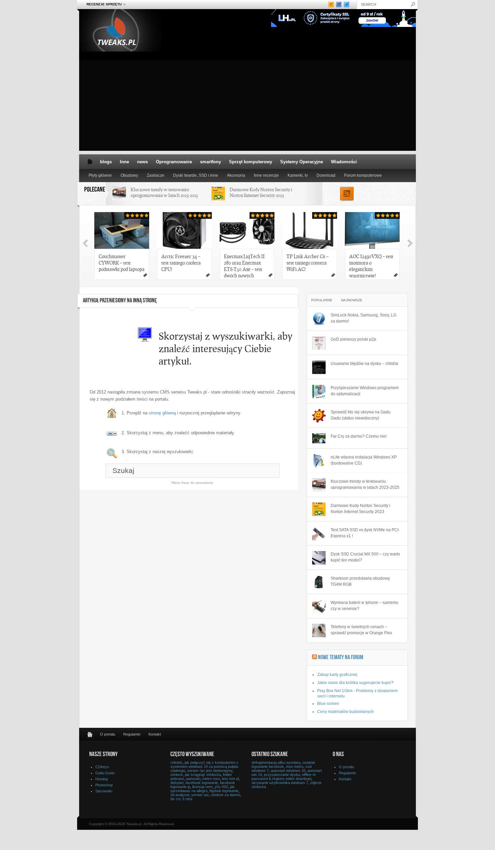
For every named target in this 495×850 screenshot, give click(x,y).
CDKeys (102, 767)
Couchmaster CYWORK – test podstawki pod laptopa (121, 262)
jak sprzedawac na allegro (202, 789)
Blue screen (328, 703)
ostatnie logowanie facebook (283, 764)
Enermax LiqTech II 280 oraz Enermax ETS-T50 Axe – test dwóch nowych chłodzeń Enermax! (244, 266)
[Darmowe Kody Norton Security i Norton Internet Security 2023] (319, 509)
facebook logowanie (202, 783)
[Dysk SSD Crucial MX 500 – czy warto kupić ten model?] (319, 558)
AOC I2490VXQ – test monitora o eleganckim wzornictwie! (371, 265)
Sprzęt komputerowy (250, 161)
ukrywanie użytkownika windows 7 (280, 783)
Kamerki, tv (298, 175)
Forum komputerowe (363, 175)
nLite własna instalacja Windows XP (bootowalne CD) (364, 460)
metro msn (211, 779)
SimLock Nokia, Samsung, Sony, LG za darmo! (363, 318)
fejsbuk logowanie (223, 791)
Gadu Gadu (104, 773)
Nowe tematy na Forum (340, 658)
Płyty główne (100, 175)
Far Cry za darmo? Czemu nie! (359, 436)
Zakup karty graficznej (337, 674)
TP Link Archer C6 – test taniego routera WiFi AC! (308, 262)
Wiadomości (344, 161)
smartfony (210, 161)
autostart (193, 779)
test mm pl (230, 779)
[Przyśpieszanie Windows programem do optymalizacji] (319, 391)
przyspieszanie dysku (282, 775)
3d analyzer (179, 795)
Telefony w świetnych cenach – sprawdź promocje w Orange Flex (361, 629)
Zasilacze (155, 175)
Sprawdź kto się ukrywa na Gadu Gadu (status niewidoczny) (361, 415)
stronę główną (162, 412)
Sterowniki (103, 791)
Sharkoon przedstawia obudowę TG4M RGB (360, 581)
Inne (124, 161)
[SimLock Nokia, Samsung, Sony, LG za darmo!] (319, 319)
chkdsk (176, 762)
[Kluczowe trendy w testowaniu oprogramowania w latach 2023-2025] (319, 485)
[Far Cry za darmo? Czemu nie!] (319, 438)
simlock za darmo (225, 795)
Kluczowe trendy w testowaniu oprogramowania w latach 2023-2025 (164, 192)
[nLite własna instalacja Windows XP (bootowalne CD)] (319, 461)
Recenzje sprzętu (102, 4)
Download (326, 175)
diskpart (177, 783)
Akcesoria (236, 175)
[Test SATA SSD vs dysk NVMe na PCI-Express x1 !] (319, 533)
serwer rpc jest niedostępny (209, 771)
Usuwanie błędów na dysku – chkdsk (364, 363)
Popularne (321, 300)
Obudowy (129, 175)
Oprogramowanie (174, 161)
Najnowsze (351, 300)
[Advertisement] (247, 104)
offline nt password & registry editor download (284, 777)
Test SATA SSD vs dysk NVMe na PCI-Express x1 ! (365, 533)
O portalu (107, 734)
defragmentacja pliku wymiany (276, 762)
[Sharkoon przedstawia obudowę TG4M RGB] (319, 582)
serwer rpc (200, 795)
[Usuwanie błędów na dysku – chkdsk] (319, 367)
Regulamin (131, 734)
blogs (106, 161)
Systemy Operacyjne (301, 161)
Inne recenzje (266, 175)
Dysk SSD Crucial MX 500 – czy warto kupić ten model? (365, 557)
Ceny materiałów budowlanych (345, 711)
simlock (176, 775)
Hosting (101, 779)
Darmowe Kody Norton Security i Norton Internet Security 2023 (261, 192)
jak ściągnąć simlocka (203, 775)
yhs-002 (221, 787)
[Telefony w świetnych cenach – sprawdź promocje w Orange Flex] (319, 630)
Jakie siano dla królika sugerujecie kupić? (355, 682)
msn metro (294, 766)
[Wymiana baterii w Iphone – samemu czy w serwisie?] (319, 606)
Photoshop (104, 785)
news (142, 161)
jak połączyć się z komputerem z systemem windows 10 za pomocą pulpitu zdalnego (204, 766)
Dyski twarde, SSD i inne (195, 175)
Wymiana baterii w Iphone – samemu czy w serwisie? (364, 605)
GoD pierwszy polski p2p (353, 339)
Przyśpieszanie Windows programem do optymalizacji (365, 390)
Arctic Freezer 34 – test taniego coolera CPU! (181, 262)
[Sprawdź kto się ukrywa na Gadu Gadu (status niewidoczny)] (319, 415)
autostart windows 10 (288, 771)
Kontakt (154, 734)
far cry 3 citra (181, 799)
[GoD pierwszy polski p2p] (319, 343)
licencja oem (202, 787)
